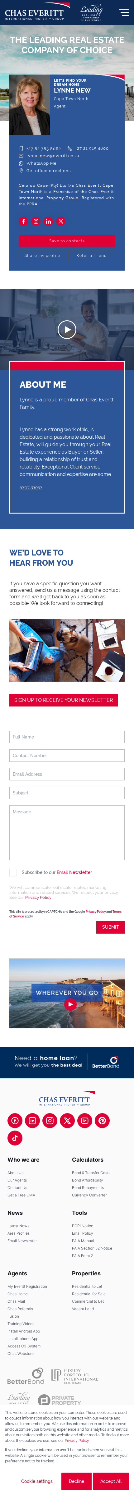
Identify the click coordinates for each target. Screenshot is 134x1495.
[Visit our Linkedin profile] (32, 1120)
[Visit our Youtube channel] (84, 1120)
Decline (76, 1481)
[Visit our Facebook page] (14, 1120)
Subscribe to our (57, 872)
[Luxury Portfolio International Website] (74, 1375)
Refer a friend (91, 255)
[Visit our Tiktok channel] (14, 1138)
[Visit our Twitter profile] (67, 1120)
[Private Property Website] (59, 1400)
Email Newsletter (74, 872)
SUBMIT (110, 927)
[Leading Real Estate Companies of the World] (91, 12)
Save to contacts (67, 240)
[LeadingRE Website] (18, 1400)
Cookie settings (37, 1481)
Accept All (111, 1481)
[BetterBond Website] (25, 1375)
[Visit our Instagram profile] (49, 1120)
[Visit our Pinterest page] (102, 1120)
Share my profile (42, 255)
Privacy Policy (38, 897)
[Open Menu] (124, 12)
